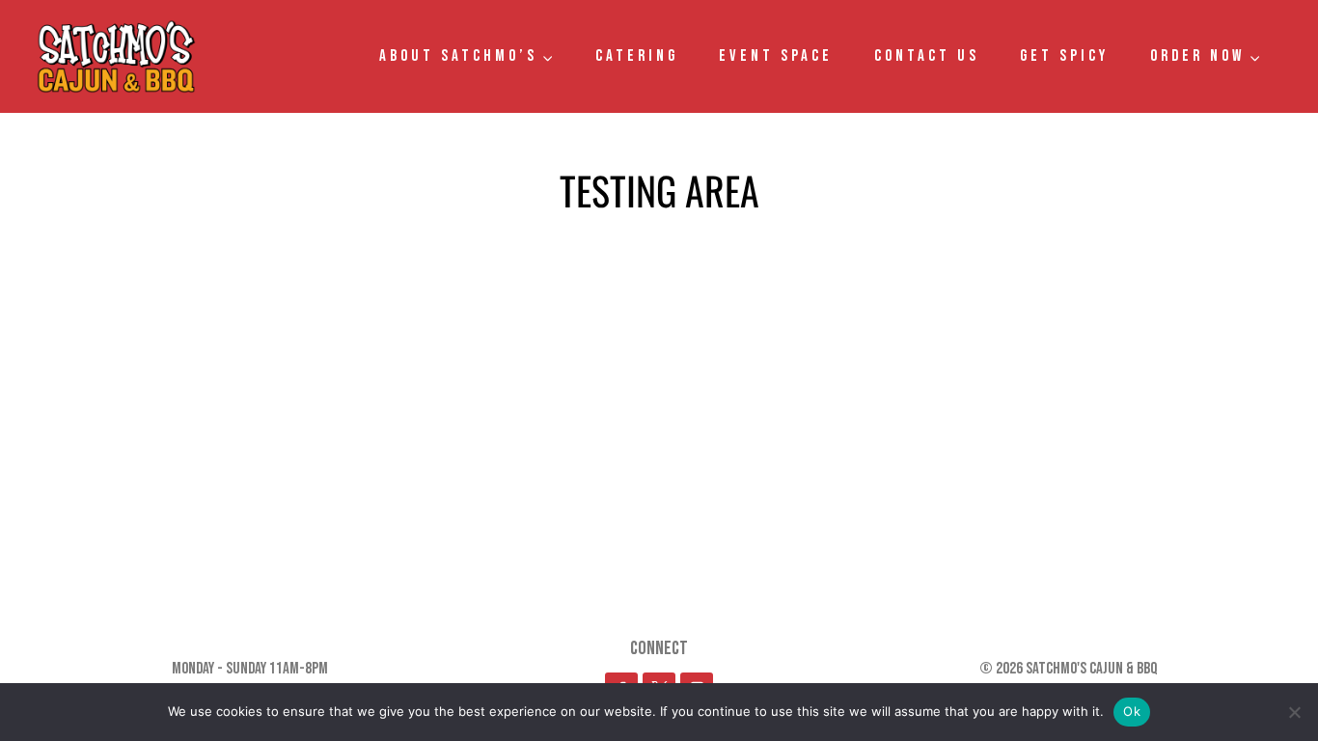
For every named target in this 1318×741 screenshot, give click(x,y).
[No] (1294, 712)
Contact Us (926, 56)
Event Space (776, 56)
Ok (1131, 711)
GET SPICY (1064, 56)
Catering (636, 56)
